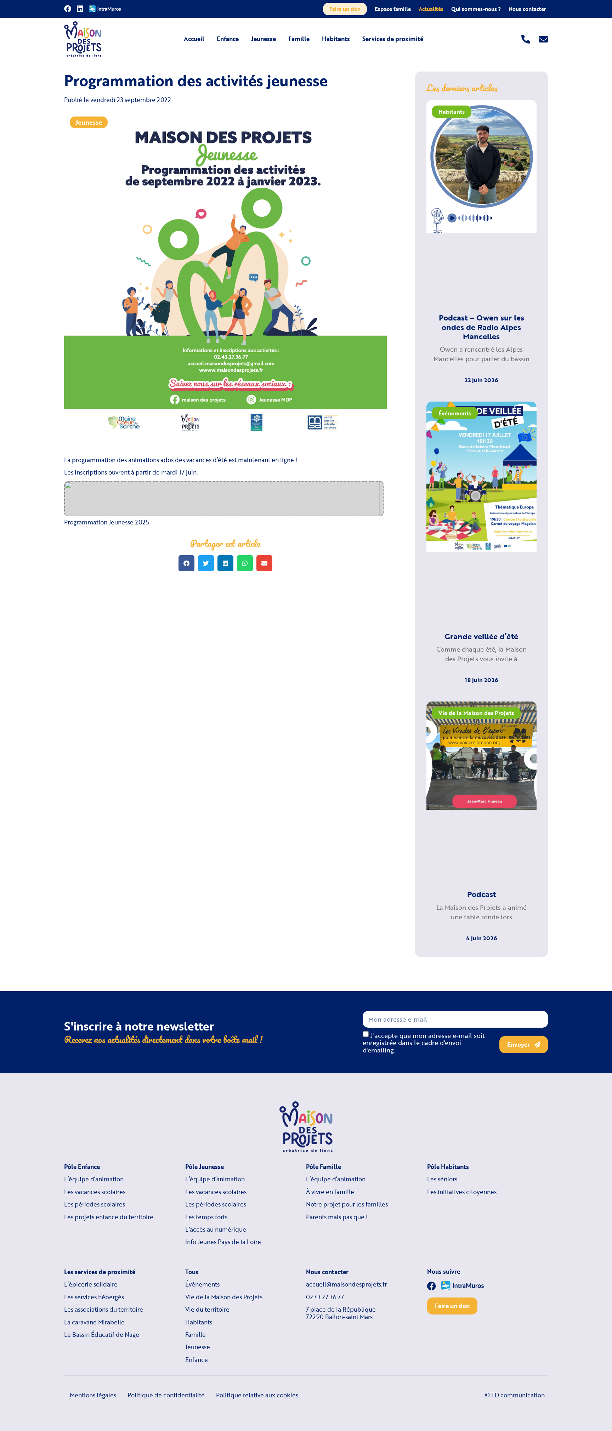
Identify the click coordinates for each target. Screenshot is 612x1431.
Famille (299, 38)
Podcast (481, 894)
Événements (202, 1284)
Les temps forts (206, 1217)
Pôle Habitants (448, 1166)
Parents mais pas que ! (337, 1217)
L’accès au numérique (215, 1229)
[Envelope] (543, 39)
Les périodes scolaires (94, 1204)
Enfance (228, 38)
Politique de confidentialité (166, 1395)
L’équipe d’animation (94, 1179)
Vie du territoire (207, 1309)
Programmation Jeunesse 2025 (106, 522)
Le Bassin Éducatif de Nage (101, 1334)
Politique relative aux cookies (257, 1395)
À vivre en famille (330, 1192)
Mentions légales (93, 1395)
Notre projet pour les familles (347, 1204)
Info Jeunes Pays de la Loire (223, 1241)
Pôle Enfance (82, 1166)
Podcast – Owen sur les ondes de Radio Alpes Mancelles (481, 327)
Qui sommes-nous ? (476, 9)
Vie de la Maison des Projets (223, 1297)
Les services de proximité (99, 1272)
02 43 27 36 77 (325, 1297)
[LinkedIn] (80, 8)
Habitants (336, 38)
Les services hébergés (94, 1297)
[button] (186, 563)
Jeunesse (263, 38)
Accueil (194, 38)
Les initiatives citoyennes (462, 1192)
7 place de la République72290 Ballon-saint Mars (341, 1313)
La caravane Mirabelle (94, 1322)
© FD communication (515, 1395)
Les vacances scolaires (94, 1192)
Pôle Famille (323, 1166)
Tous (191, 1272)
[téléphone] (525, 39)
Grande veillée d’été (481, 636)
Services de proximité (392, 38)
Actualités (431, 9)
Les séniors (442, 1179)
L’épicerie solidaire (91, 1284)
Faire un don (345, 9)
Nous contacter (527, 9)
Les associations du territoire (103, 1309)
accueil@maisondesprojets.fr (346, 1284)
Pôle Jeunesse (204, 1166)
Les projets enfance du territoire (108, 1217)
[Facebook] (67, 8)
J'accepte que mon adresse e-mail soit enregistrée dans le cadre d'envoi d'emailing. (424, 1042)
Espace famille (393, 9)
